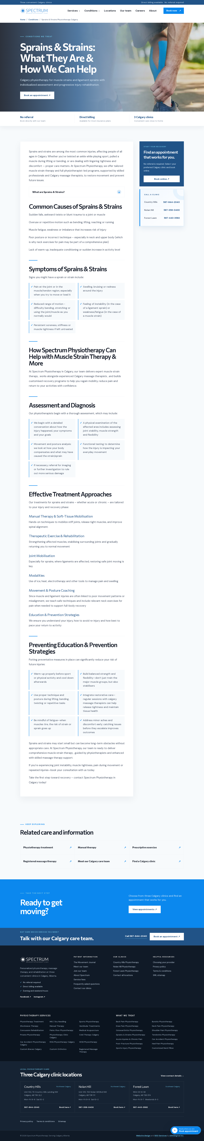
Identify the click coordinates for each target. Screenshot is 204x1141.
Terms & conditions (162, 971)
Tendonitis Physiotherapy (163, 1034)
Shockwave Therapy (29, 1026)
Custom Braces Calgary (31, 1049)
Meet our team (81, 966)
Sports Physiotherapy (89, 1021)
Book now (173, 10)
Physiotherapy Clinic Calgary (59, 1036)
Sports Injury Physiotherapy (128, 1048)
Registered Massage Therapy (88, 1050)
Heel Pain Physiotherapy (163, 1043)
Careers (140, 10)
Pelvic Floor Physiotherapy (61, 1030)
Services (73, 10)
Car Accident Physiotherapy (165, 1039)
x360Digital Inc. (176, 1135)
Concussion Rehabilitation (32, 1030)
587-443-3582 (140, 1107)
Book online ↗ (161, 179)
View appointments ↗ (145, 909)
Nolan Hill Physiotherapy (124, 966)
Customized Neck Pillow (163, 1048)
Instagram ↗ (39, 997)
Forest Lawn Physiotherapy (125, 971)
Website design (143, 1135)
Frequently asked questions (87, 984)
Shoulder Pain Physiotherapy (165, 1030)
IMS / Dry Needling (58, 1021)
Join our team (80, 971)
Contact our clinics (82, 988)
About (153, 10)
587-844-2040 (31, 1107)
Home (22, 20)
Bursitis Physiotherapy (162, 1021)
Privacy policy (159, 966)
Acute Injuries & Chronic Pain (129, 1039)
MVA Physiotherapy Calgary (62, 1042)
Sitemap (62, 1121)
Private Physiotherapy (30, 1034)
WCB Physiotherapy (88, 1042)
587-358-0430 (86, 1107)
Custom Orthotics (58, 1049)
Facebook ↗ (25, 997)
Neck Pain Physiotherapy (163, 1026)
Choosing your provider (164, 962)
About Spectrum (82, 975)
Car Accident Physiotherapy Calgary (33, 1043)
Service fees (79, 979)
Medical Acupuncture (89, 1030)
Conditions (92, 10)
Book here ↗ (65, 1107)
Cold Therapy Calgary (89, 1034)
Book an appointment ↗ (37, 95)
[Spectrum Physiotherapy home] (34, 11)
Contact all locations (123, 975)
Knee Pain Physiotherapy (127, 1026)
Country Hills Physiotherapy (126, 962)
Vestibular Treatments (89, 1026)
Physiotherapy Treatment (32, 1021)
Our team (125, 10)
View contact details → (172, 1075)
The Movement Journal (84, 962)
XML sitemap (159, 975)
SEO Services (160, 1135)
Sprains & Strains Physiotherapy (130, 1034)
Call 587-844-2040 (136, 936)
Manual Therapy (57, 1026)
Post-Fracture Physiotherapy (129, 1043)
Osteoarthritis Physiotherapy (129, 1030)
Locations (110, 10)
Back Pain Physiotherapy (127, 1021)
